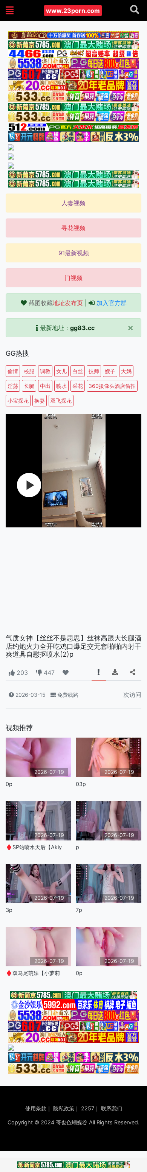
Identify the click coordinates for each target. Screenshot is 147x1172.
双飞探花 (61, 400)
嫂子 (110, 371)
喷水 (61, 386)
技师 (94, 371)
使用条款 (35, 1108)
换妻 (39, 400)
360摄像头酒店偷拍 (112, 386)
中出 (45, 386)
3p (9, 910)
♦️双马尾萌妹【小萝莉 (33, 973)
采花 (77, 386)
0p (9, 784)
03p (81, 784)
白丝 (77, 371)
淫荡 (13, 386)
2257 (87, 1108)
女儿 (61, 371)
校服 (29, 371)
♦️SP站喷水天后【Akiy (34, 847)
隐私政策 (63, 1108)
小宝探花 (18, 400)
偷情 (13, 371)
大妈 (126, 371)
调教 (45, 371)
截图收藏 (56, 303)
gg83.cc (82, 328)
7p (79, 910)
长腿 (29, 386)
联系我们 (111, 1108)
